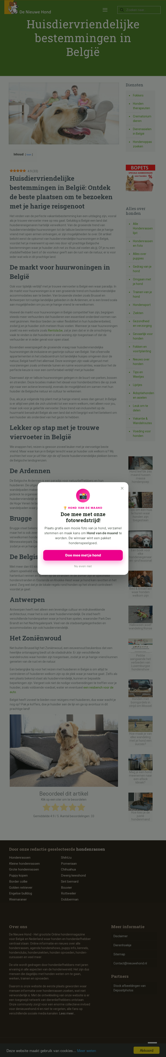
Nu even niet (83, 566)
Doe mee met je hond (83, 555)
